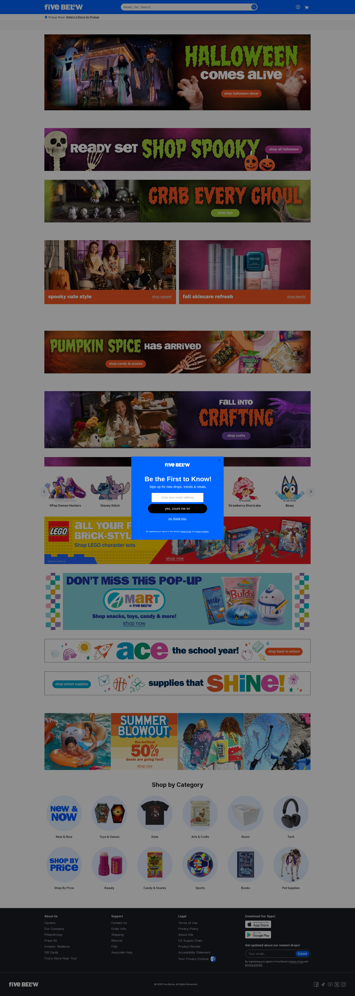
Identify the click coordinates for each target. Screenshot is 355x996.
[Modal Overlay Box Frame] (177, 498)
